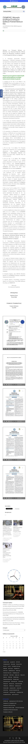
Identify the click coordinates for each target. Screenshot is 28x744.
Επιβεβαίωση (16, 672)
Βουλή (13, 664)
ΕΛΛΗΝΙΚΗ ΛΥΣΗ (16, 666)
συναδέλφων (20, 692)
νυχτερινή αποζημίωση (14, 690)
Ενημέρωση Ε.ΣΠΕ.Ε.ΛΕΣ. (9, 705)
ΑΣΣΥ (18, 662)
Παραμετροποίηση (7, 679)
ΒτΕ (4, 666)
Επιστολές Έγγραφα (19, 707)
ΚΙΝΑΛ (11, 675)
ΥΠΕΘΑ (5, 685)
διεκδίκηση (18, 685)
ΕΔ (9, 666)
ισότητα (5, 690)
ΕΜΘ (5, 668)
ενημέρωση (12, 688)
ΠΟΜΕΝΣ (15, 677)
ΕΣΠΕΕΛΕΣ (7, 26)
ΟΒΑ (5, 677)
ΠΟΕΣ (10, 677)
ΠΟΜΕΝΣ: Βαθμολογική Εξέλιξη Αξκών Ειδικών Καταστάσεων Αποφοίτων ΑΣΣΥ (17, 528)
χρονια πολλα (15, 694)
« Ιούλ (4, 651)
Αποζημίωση (6, 664)
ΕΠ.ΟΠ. (10, 668)
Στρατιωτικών (18, 683)
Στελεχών (11, 683)
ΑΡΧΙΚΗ (5, 701)
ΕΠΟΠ (5, 670)
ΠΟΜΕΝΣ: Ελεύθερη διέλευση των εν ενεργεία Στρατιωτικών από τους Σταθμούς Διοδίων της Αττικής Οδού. (7, 553)
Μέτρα (23, 675)
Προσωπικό (14, 681)
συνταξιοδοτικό (7, 694)
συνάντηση (12, 692)
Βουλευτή (19, 664)
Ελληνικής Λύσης (7, 672)
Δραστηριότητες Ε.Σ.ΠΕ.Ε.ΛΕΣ (16, 701)
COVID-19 (6, 662)
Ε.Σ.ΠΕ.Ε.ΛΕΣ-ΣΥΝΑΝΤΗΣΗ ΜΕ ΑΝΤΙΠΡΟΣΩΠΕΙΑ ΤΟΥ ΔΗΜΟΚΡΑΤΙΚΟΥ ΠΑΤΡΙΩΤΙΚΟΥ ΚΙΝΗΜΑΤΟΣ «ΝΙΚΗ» (14, 619)
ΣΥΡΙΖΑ (20, 681)
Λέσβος (17, 675)
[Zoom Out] (14, 349)
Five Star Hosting (21, 742)
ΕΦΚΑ (18, 670)
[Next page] (6, 349)
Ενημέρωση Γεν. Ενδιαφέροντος (9, 703)
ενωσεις (19, 688)
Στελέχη (5, 683)
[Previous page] (4, 349)
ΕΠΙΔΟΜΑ (16, 668)
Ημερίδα (5, 675)
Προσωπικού (6, 681)
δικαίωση (5, 688)
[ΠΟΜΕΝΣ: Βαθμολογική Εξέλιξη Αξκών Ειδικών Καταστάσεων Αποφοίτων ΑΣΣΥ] (17, 522)
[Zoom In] (16, 349)
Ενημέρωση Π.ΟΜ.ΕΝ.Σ (8, 707)
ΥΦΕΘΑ (11, 685)
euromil (12, 662)
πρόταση (5, 692)
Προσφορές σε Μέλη (7, 712)
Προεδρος (16, 679)
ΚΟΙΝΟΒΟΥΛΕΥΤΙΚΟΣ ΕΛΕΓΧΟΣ (10, 709)
